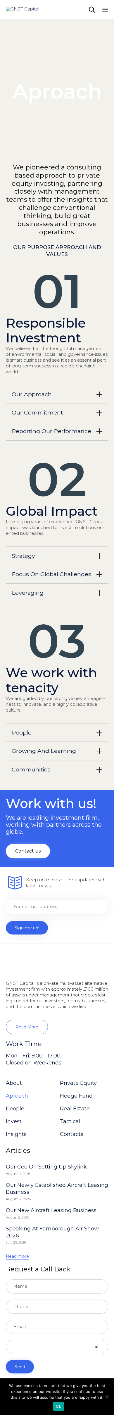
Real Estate (75, 1108)
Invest (14, 1121)
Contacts (71, 1134)
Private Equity (78, 1083)
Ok (58, 1406)
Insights (16, 1134)
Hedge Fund (76, 1096)
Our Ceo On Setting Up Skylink (46, 1167)
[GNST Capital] (22, 9)
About (14, 1083)
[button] (28, 851)
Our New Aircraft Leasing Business (51, 1210)
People (15, 1108)
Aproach (17, 1096)
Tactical (70, 1121)
